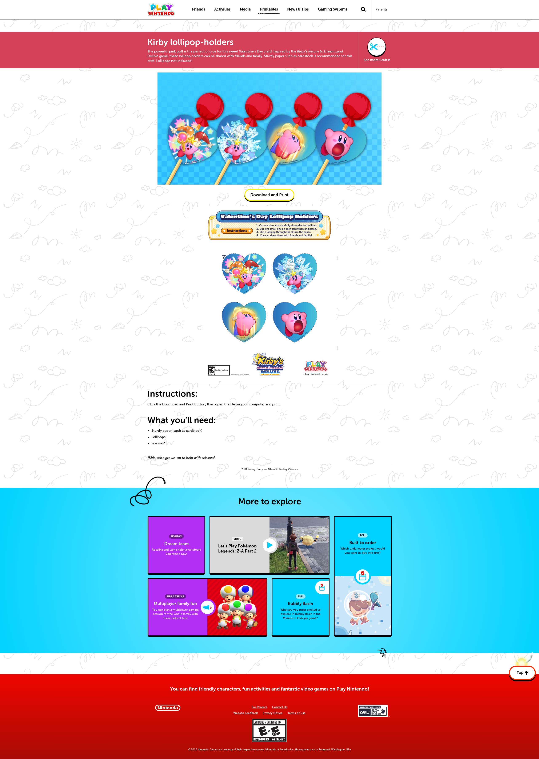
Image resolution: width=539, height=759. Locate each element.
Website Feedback (245, 713)
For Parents (259, 707)
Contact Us (279, 707)
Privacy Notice (273, 713)
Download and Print (269, 195)
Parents (381, 9)
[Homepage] (165, 9)
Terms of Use (297, 713)
